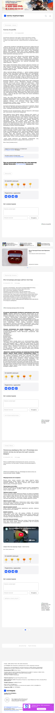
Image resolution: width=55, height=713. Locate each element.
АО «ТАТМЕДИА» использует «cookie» (13, 707)
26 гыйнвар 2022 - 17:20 (8, 283)
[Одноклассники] (9, 196)
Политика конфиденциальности (11, 710)
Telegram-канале (10, 149)
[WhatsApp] (16, 196)
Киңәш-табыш (9, 445)
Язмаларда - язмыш (10, 25)
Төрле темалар (32, 645)
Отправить (34, 218)
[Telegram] (13, 196)
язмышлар (8, 173)
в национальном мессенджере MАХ (14, 156)
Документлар (22, 645)
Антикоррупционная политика (11, 706)
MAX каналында (20, 164)
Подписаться (41, 709)
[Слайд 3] (27, 267)
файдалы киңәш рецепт (12, 598)
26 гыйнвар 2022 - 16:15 (8, 457)
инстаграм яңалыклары (12, 415)
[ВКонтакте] (6, 196)
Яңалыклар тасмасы (11, 275)
